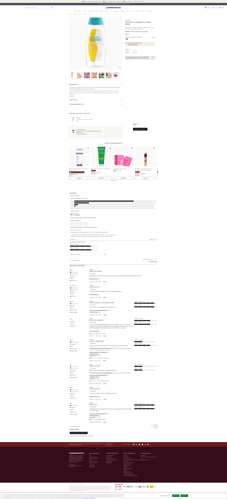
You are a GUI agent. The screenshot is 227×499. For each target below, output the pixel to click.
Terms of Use (92, 497)
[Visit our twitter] (136, 444)
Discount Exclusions (93, 458)
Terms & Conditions (110, 455)
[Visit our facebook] (133, 444)
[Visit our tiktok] (145, 444)
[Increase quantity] (135, 52)
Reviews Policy (109, 462)
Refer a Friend (126, 471)
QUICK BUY (79, 178)
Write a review (138, 31)
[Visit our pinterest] (148, 444)
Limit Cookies (175, 495)
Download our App (93, 457)
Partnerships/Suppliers (127, 468)
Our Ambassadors (127, 465)
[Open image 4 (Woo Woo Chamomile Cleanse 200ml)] (94, 75)
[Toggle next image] (121, 43)
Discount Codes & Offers (128, 462)
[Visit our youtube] (142, 444)
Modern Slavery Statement (111, 459)
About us (125, 455)
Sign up (108, 444)
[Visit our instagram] (139, 444)
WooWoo (128, 20)
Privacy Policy (109, 457)
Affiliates (125, 466)
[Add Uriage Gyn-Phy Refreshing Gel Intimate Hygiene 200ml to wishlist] (88, 148)
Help (90, 455)
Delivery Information (93, 461)
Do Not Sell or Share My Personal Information (75, 466)
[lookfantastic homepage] (113, 7)
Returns (90, 459)
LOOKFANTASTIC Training (146, 459)
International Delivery (93, 462)
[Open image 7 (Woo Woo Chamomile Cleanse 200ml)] (116, 75)
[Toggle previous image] (70, 43)
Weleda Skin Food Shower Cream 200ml (100, 168)
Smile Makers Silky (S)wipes (119, 168)
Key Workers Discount (127, 472)
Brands (74, 14)
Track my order (92, 466)
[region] (113, 496)
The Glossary (126, 457)
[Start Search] (52, 7)
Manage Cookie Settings (166, 495)
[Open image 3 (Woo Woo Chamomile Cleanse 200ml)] (87, 75)
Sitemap (125, 469)
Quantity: (127, 49)
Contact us (91, 464)
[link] (214, 7)
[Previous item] (70, 164)
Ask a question (145, 31)
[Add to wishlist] (153, 57)
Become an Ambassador (128, 474)
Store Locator (143, 455)
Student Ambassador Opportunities (130, 475)
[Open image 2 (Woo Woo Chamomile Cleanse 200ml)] (80, 75)
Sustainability (109, 461)
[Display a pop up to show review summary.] (100, 172)
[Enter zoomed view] (120, 67)
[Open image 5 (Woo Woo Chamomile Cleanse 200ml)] (102, 75)
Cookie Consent (72, 464)
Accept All (184, 495)
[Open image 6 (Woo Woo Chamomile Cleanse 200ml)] (109, 75)
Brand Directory (126, 458)
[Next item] (157, 164)
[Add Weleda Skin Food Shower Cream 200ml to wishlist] (110, 148)
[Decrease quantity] (127, 52)
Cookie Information (110, 458)
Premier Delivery (92, 465)
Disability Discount (127, 464)
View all (153, 37)
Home (70, 14)
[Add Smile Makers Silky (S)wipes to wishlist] (132, 148)
